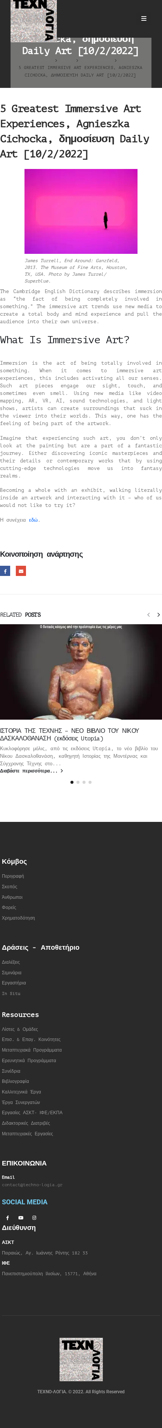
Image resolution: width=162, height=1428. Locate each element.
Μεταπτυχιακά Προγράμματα (32, 1050)
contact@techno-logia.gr (32, 1184)
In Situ (11, 993)
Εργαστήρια (14, 983)
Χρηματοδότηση (18, 918)
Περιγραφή (13, 876)
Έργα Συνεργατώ (20, 1102)
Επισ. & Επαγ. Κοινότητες (31, 1039)
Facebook (5, 571)
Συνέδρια (11, 1071)
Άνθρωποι (12, 897)
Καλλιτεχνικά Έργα (21, 1092)
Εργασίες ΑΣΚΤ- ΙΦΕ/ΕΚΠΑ (32, 1112)
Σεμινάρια (11, 972)
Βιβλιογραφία (15, 1081)
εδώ (33, 520)
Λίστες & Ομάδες (20, 1029)
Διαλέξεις (11, 962)
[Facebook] (7, 1217)
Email (21, 571)
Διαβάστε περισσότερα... (30, 771)
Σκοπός (9, 886)
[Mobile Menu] (143, 18)
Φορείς (9, 907)
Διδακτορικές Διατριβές (26, 1123)
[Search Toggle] (124, 19)
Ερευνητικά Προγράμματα (29, 1060)
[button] (148, 614)
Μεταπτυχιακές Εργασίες (27, 1134)
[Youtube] (20, 1217)
